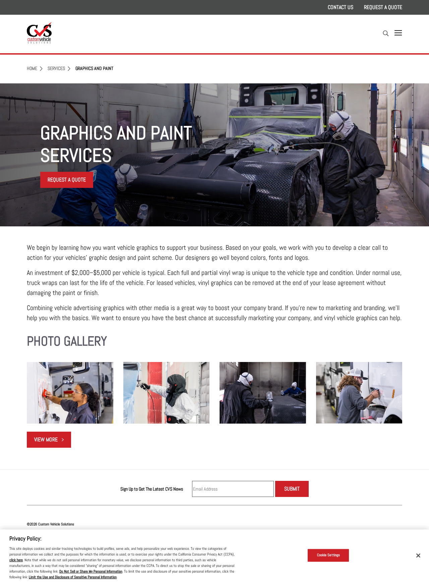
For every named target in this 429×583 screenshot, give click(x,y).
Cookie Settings (328, 555)
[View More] (70, 393)
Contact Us (340, 7)
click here (16, 560)
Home (32, 68)
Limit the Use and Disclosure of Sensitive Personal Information (73, 577)
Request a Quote (383, 7)
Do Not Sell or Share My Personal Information (90, 571)
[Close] (418, 555)
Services (56, 68)
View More (52, 441)
